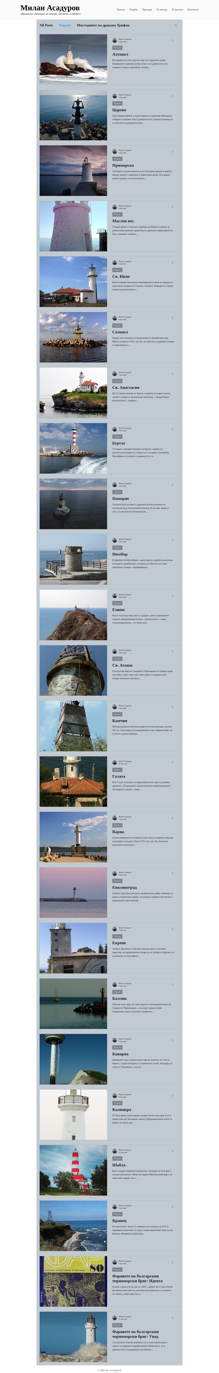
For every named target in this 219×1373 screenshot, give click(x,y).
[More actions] (173, 40)
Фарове (65, 25)
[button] (133, 9)
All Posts (46, 25)
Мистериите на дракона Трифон (103, 25)
